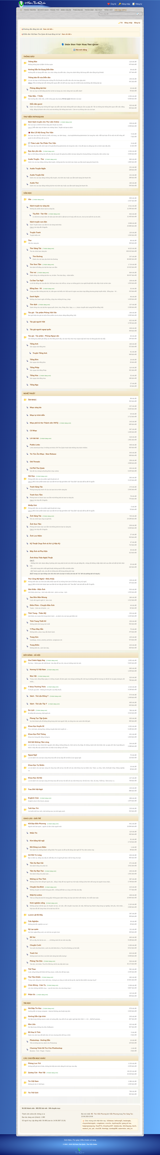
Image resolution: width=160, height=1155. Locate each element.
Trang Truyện (30, 10)
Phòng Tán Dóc (36, 961)
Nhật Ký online (36, 895)
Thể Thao (32, 969)
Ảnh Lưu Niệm (36, 536)
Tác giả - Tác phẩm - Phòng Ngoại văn (43, 336)
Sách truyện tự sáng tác (39, 206)
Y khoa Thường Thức (37, 687)
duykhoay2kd (116, 1123)
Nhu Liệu (31, 1024)
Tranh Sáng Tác (36, 487)
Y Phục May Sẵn (36, 629)
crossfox (108, 1123)
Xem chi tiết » (48, 29)
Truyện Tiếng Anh (40, 353)
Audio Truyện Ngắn (38, 168)
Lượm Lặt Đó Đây (35, 915)
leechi (134, 1126)
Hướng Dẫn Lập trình (37, 1016)
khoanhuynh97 (108, 1126)
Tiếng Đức (34, 359)
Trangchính (21, 10)
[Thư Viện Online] (35, 4)
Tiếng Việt (108, 10)
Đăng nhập (128, 23)
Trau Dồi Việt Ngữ (35, 789)
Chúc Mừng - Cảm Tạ (37, 985)
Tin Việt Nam (33, 1081)
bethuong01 (118, 1121)
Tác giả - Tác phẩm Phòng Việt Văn (42, 313)
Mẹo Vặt (33, 676)
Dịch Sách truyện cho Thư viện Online (43, 122)
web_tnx (130, 1128)
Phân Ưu (31, 994)
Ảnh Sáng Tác (35, 516)
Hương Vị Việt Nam (38, 669)
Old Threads (35, 462)
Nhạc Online (66, 10)
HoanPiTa (99, 1126)
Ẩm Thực (98, 10)
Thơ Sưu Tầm (35, 264)
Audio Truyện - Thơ (36, 159)
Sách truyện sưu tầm (38, 222)
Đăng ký (137, 23)
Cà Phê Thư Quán (37, 468)
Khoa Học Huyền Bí (36, 726)
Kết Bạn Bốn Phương (37, 824)
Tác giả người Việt (37, 322)
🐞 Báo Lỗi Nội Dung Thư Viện (40, 132)
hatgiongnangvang (88, 1126)
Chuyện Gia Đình (37, 887)
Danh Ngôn (34, 296)
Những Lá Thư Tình (38, 879)
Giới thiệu (67, 1140)
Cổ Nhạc (33, 431)
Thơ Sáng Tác (35, 248)
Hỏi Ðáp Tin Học (34, 1008)
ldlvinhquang (127, 1126)
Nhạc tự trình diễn (37, 415)
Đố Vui (32, 937)
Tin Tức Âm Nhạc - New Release (43, 454)
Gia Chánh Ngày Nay (36, 660)
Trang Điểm (34, 645)
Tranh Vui (34, 953)
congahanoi (100, 1123)
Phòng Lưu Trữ (34, 1063)
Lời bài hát (34, 438)
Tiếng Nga (34, 385)
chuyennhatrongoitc (89, 1123)
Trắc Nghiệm (33, 921)
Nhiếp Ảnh (32, 505)
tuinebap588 (113, 1128)
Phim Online (78, 10)
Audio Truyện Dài (37, 175)
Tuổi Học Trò (33, 808)
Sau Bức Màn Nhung (38, 597)
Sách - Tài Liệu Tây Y (38, 704)
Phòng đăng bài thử (38, 88)
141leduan (110, 1121)
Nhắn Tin (33, 833)
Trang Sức (34, 637)
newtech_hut (86, 1128)
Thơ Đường (38, 256)
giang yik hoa (126, 1123)
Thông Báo (32, 62)
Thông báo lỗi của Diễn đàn (39, 77)
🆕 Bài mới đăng (80, 50)
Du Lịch (31, 710)
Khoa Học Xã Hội (35, 778)
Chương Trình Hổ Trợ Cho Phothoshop (46, 1048)
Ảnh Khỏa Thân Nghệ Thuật (41, 558)
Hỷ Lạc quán (33, 929)
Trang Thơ (54, 10)
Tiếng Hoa (34, 375)
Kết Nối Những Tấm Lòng (38, 742)
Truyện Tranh (35, 232)
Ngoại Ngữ (32, 755)
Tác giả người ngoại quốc (40, 329)
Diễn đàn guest (36, 104)
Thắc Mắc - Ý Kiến (35, 96)
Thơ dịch (33, 304)
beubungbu (127, 1121)
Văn (29, 199)
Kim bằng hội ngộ (37, 841)
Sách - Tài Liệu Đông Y (39, 696)
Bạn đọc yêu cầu (35, 151)
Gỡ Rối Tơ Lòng (35, 855)
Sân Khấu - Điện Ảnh (36, 589)
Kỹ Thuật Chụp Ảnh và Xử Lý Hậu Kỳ (45, 543)
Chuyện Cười (35, 945)
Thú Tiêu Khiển (34, 977)
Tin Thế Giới (33, 1093)
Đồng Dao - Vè (36, 288)
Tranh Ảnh (89, 10)
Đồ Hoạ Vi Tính (34, 1032)
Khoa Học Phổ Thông (37, 734)
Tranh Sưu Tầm (36, 495)
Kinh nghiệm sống (37, 903)
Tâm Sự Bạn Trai (37, 871)
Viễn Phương (114, 1114)
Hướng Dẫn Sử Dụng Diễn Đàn (41, 69)
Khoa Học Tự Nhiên (36, 765)
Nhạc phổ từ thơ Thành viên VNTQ (44, 423)
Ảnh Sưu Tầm (35, 524)
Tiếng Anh (34, 344)
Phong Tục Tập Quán (38, 718)
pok (93, 1128)
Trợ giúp (76, 1140)
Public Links (35, 445)
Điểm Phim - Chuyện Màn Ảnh (42, 605)
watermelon (122, 1128)
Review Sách (43, 10)
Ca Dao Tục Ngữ (36, 280)
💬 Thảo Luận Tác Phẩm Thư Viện (42, 143)
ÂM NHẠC (32, 400)
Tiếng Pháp (34, 367)
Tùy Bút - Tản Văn (40, 214)
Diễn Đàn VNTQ (121, 10)
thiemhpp (105, 1128)
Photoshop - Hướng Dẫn (40, 1040)
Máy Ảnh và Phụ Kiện (38, 551)
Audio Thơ (34, 183)
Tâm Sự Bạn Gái (36, 863)
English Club (33, 798)
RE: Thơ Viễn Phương (98, 1114)
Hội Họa (31, 476)
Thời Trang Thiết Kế (38, 621)
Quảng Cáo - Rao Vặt (36, 1073)
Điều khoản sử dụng (88, 1140)
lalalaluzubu (118, 1126)
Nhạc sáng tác (35, 407)
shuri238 (98, 1128)
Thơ (30, 240)
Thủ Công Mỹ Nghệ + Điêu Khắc (41, 579)
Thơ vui (33, 272)
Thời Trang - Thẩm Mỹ (37, 613)
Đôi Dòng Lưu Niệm (38, 847)
